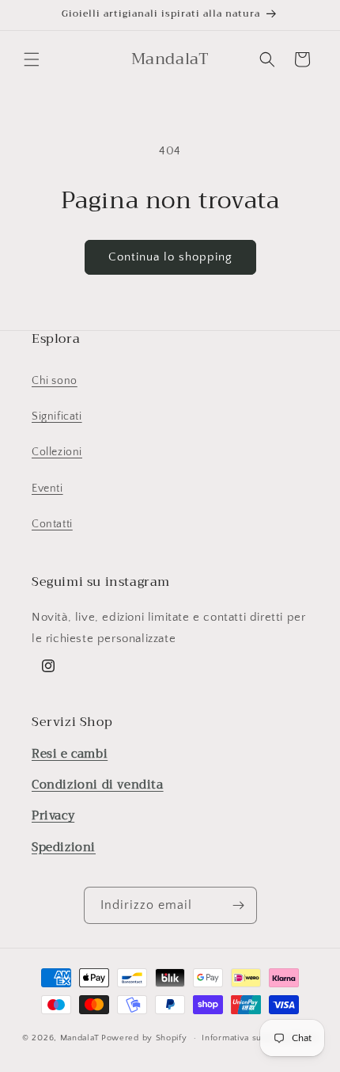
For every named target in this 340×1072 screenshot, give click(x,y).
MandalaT (80, 1038)
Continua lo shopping (170, 257)
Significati (57, 416)
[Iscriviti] (238, 905)
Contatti (52, 524)
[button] (31, 59)
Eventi (47, 488)
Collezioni (57, 452)
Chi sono (54, 380)
